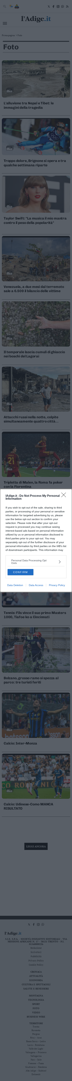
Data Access (36, 585)
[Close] (64, 496)
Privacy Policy (57, 585)
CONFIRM (20, 572)
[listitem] (36, 561)
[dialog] (36, 540)
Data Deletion (15, 585)
